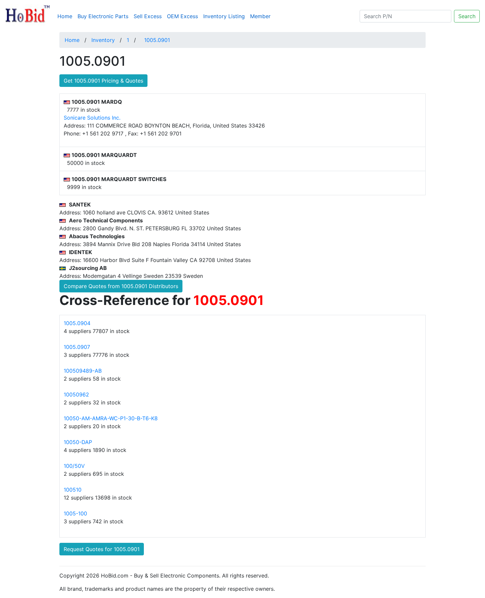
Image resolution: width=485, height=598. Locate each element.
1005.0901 (157, 40)
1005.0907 (77, 347)
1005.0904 (77, 323)
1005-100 (75, 513)
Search (466, 16)
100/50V (74, 466)
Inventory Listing (224, 16)
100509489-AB (83, 370)
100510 (72, 489)
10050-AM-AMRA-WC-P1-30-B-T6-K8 (111, 418)
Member (260, 16)
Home (66, 16)
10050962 (76, 394)
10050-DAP (78, 442)
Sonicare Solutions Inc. (92, 117)
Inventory (103, 40)
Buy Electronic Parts (103, 16)
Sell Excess (148, 16)
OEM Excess (182, 16)
